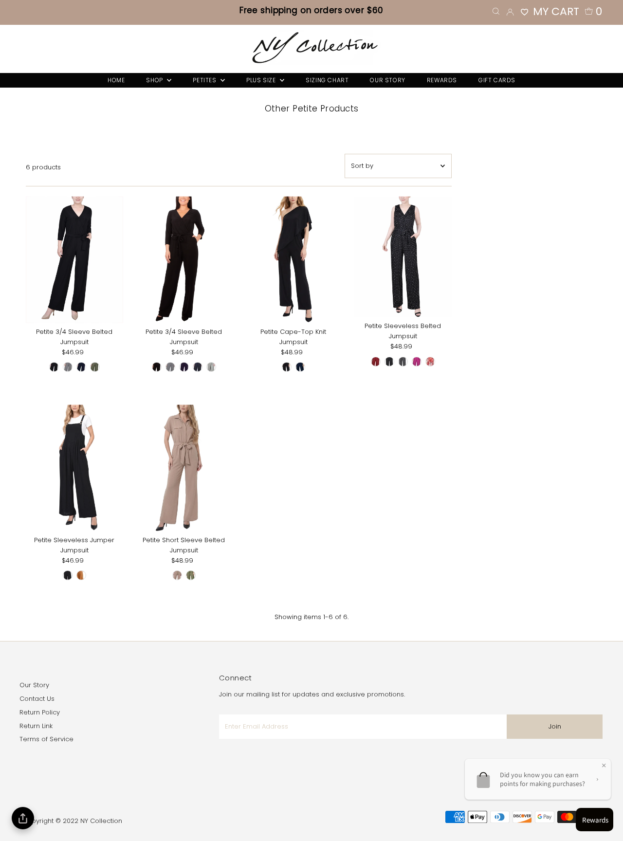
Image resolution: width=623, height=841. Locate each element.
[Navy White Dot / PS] (197, 367)
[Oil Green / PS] (95, 367)
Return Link (36, 726)
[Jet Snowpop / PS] (68, 367)
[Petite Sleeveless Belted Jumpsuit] (403, 256)
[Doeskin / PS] (177, 575)
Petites (205, 80)
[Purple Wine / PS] (416, 361)
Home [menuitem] (116, 80)
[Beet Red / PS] (376, 361)
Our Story (34, 685)
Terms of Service (46, 739)
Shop (155, 80)
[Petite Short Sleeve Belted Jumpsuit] (184, 467)
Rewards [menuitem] (442, 80)
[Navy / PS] (81, 367)
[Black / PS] (54, 367)
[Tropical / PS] (430, 361)
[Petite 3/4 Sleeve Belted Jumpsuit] (74, 259)
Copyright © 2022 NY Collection (72, 820)
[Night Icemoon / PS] (403, 361)
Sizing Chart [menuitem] (327, 80)
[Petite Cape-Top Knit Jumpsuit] (293, 259)
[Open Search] (496, 11)
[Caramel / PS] (81, 575)
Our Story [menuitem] (387, 80)
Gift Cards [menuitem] (496, 80)
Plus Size (261, 80)
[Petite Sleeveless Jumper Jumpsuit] (74, 467)
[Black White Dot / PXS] (389, 361)
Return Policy (39, 712)
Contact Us (37, 698)
